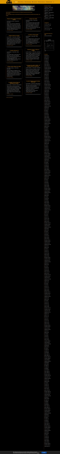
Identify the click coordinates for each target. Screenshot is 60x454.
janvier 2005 (46, 424)
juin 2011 (45, 316)
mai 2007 (45, 384)
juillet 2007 (46, 381)
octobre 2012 (46, 294)
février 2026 (46, 64)
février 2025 (46, 81)
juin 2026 (45, 58)
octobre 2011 (46, 310)
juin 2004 (45, 434)
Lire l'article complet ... (10, 30)
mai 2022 (45, 129)
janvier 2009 (46, 355)
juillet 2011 (46, 315)
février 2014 (46, 271)
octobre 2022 (46, 121)
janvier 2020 (46, 169)
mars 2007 (46, 387)
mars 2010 (46, 338)
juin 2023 (45, 110)
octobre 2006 (46, 394)
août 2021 (46, 142)
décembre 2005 (46, 408)
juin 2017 (45, 214)
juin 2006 (45, 400)
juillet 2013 (46, 281)
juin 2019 (45, 179)
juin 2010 (45, 333)
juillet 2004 (46, 433)
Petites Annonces (18, 84)
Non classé (46, 26)
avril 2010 (45, 336)
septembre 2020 (46, 157)
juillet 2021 (46, 143)
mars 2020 (46, 166)
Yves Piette (9, 37)
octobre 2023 (46, 104)
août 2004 (46, 431)
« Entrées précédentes (9, 97)
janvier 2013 (46, 290)
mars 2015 (46, 253)
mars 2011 (46, 320)
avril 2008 (45, 368)
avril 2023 (45, 113)
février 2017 (46, 219)
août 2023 (46, 107)
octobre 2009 (46, 342)
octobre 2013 (46, 277)
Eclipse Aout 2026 (33, 18)
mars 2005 (46, 421)
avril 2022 (45, 130)
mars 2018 (46, 201)
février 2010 (46, 339)
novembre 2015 (46, 241)
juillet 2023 (46, 108)
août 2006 (46, 397)
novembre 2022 (46, 120)
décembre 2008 (46, 356)
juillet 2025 (46, 74)
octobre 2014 (46, 260)
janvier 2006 (46, 407)
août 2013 (46, 280)
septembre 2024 (46, 88)
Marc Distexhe (29, 67)
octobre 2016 (46, 225)
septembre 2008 (46, 361)
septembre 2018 (46, 192)
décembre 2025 (46, 67)
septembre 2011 (46, 312)
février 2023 (46, 116)
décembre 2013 (46, 274)
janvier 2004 (46, 441)
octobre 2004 (46, 428)
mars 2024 (46, 97)
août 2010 (46, 330)
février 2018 (46, 202)
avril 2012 (45, 303)
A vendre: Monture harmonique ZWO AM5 (33, 82)
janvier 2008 (46, 372)
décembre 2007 (46, 374)
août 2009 (46, 345)
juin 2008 (45, 365)
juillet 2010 (46, 332)
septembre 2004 (46, 430)
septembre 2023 (46, 106)
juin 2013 (45, 283)
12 (47, 45)
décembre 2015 (46, 240)
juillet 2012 (46, 299)
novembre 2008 (46, 358)
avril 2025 (45, 78)
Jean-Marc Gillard (29, 20)
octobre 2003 (46, 446)
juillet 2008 (46, 364)
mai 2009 (45, 349)
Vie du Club (46, 29)
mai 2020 (45, 163)
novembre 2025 (46, 68)
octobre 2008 (46, 359)
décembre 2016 (46, 222)
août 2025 (46, 72)
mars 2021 (46, 149)
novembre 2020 (46, 155)
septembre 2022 (46, 123)
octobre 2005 (46, 411)
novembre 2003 (46, 444)
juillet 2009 (46, 346)
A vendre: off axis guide (33, 34)
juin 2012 (45, 300)
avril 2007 (45, 385)
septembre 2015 (46, 244)
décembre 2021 (46, 136)
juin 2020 (45, 162)
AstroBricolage (46, 24)
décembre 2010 (46, 325)
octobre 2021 (46, 139)
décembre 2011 (46, 307)
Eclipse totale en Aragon (14, 35)
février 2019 (46, 185)
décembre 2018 (46, 188)
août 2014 (46, 263)
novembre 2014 (46, 258)
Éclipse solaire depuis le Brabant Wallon (14, 19)
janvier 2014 (46, 273)
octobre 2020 (46, 156)
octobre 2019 (46, 173)
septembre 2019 (46, 175)
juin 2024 (45, 93)
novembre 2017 (46, 206)
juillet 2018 (46, 195)
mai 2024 (45, 94)
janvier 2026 (46, 65)
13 (49, 45)
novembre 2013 (46, 276)
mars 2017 (46, 218)
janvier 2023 (46, 117)
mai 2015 (45, 250)
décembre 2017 (46, 205)
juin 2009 (45, 348)
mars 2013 (46, 287)
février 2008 (46, 371)
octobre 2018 (46, 191)
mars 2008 (46, 369)
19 (47, 46)
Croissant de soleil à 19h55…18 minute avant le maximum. (33, 66)
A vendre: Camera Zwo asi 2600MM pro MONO (14, 83)
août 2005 (46, 414)
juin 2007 (45, 382)
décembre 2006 (46, 391)
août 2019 (46, 176)
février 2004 (46, 440)
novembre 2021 (46, 137)
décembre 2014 (46, 257)
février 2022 (46, 133)
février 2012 (46, 306)
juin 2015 (45, 248)
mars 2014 (46, 270)
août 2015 (46, 245)
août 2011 (46, 313)
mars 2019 (46, 183)
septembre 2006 (46, 395)
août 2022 (46, 124)
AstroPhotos (8, 22)
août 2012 (46, 297)
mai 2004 (45, 436)
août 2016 (46, 228)
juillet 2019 (46, 178)
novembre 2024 (46, 85)
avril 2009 (45, 351)
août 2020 (46, 159)
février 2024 (46, 98)
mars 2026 (46, 62)
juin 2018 (45, 196)
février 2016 (46, 237)
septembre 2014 (46, 261)
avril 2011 (45, 319)
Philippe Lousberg (10, 67)
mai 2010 (45, 335)
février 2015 (46, 254)
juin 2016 (45, 231)
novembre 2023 (46, 103)
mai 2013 (45, 284)
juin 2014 (45, 266)
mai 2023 (45, 111)
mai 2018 (45, 198)
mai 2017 (45, 215)
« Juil (45, 50)
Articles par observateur (48, 35)
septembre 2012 (46, 296)
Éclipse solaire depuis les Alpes (14, 66)
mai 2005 (45, 418)
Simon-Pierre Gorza (11, 21)
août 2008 (46, 362)
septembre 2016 (46, 227)
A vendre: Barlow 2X (14, 50)
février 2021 (46, 150)
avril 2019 (45, 182)
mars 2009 (46, 352)
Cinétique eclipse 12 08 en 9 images (33, 50)
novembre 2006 (46, 392)
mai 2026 (45, 59)
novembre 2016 (46, 224)
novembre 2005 (46, 410)
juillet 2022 (46, 126)
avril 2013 (45, 286)
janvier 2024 (46, 100)
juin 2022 (45, 127)
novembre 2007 (46, 375)
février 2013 (46, 289)
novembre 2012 (46, 293)
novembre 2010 (46, 326)
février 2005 (46, 423)
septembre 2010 (46, 329)
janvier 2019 (46, 186)
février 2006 (46, 405)
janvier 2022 (46, 134)
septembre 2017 (46, 209)
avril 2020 (45, 165)
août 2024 (46, 90)
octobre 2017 (46, 208)
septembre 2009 (46, 343)
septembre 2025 (46, 71)
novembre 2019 (46, 172)
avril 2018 (45, 199)
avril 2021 (45, 147)
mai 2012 (45, 302)
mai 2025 (45, 77)
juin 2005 (45, 417)
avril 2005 (45, 420)
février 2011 (46, 322)
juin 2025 (45, 75)
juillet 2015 (46, 247)
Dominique (9, 84)
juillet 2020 (46, 160)
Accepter (44, 452)
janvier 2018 (46, 204)
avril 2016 (45, 234)
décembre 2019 (46, 170)
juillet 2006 (46, 398)
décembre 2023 (46, 101)
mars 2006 (46, 404)
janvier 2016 (46, 238)
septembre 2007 (46, 378)
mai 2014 (45, 267)
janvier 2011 (46, 323)
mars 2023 (46, 114)
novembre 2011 (46, 309)
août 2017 (46, 211)
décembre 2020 (46, 153)
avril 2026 (45, 61)
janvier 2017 (46, 221)
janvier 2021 (46, 152)
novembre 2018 (46, 189)
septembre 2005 (46, 413)
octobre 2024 (46, 87)
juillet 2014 (46, 264)
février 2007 (46, 388)
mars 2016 (46, 235)
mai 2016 (45, 232)
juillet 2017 (46, 212)
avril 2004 (45, 437)
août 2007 (46, 379)
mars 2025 (46, 80)
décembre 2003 (46, 443)
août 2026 (46, 55)
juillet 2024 (46, 91)
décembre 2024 (46, 84)
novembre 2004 (46, 427)
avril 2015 (45, 251)
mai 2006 (45, 401)
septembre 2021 (46, 140)
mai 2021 (45, 146)
